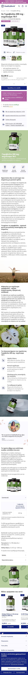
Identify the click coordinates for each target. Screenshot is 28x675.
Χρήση (4, 555)
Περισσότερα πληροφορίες (17, 664)
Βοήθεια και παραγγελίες (7, 650)
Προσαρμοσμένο (20, 672)
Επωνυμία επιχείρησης (7, 636)
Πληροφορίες (4, 641)
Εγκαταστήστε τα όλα (14, 669)
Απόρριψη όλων (7, 672)
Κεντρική (3, 10)
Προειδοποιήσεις (7, 560)
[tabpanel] (14, 524)
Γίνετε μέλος (4, 645)
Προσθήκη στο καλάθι (14, 88)
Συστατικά (5, 497)
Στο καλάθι (10, 627)
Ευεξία (7, 10)
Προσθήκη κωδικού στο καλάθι (14, 2)
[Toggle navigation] (26, 6)
